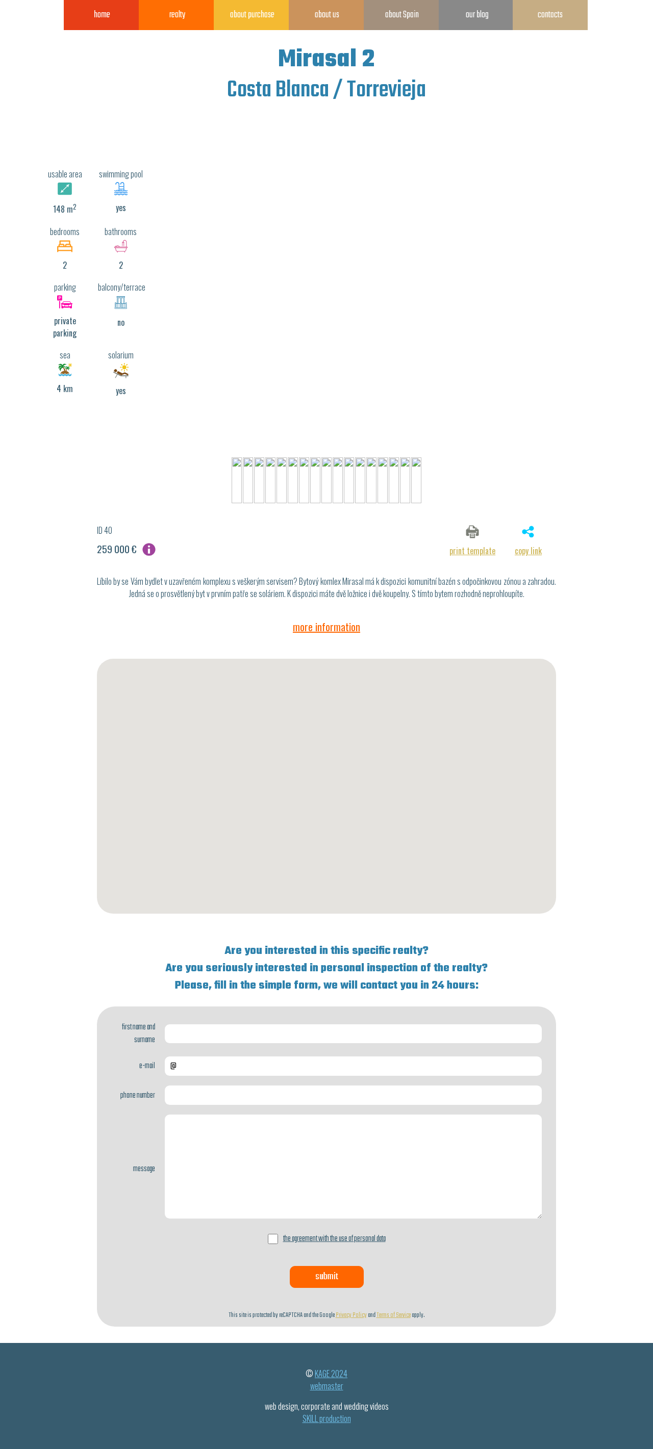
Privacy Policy (351, 1315)
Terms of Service (393, 1315)
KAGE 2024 (331, 1373)
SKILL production (327, 1418)
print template (472, 551)
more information (326, 626)
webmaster (326, 1386)
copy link (528, 551)
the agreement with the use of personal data (334, 1238)
